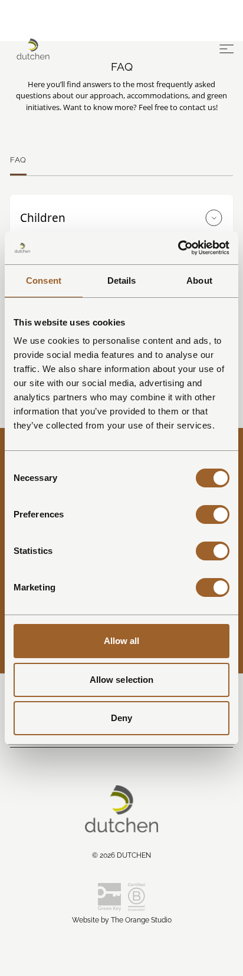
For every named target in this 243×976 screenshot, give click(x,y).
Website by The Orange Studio (122, 920)
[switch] (212, 514)
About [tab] (199, 280)
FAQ (18, 159)
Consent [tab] (43, 280)
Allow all (122, 641)
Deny (121, 718)
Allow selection (122, 680)
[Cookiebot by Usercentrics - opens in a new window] (177, 247)
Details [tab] (121, 280)
